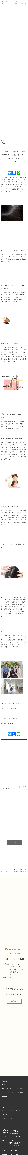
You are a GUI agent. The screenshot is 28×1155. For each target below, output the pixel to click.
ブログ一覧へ (14, 843)
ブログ (14, 161)
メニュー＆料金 (6, 1089)
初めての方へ (13, 1085)
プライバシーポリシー (8, 1118)
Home (4, 1085)
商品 (3, 1092)
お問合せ (4, 1114)
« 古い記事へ (5, 788)
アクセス (10, 1092)
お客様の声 (19, 1092)
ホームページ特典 (14, 1110)
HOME (15, 869)
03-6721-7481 (15, 959)
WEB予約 (13, 1001)
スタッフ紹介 (18, 1089)
